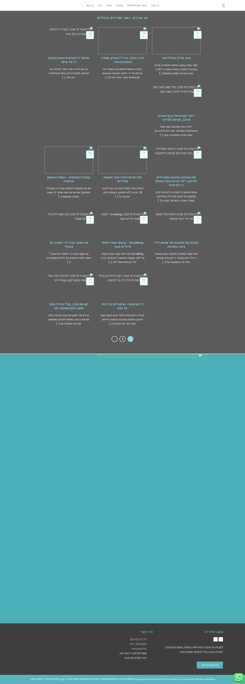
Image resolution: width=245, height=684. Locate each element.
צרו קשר (90, 5)
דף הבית (155, 5)
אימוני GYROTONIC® (137, 5)
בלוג (100, 5)
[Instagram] (221, 639)
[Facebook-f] (215, 639)
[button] (44, 5)
